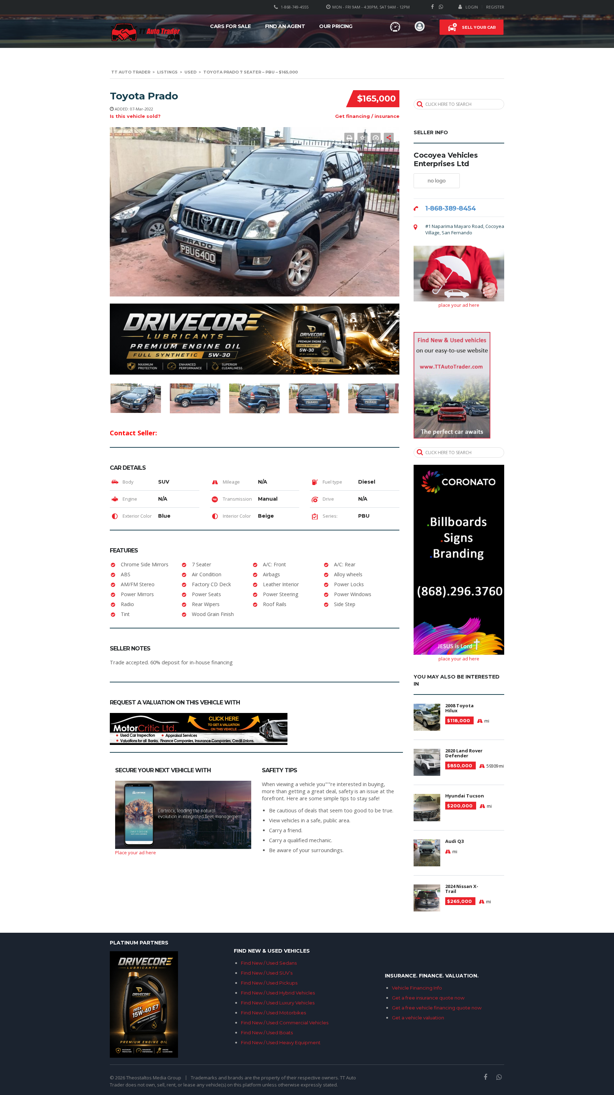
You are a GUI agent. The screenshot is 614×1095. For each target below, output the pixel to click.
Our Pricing (335, 26)
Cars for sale (230, 26)
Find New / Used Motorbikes (273, 1012)
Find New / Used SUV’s (266, 973)
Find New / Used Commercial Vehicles (284, 1022)
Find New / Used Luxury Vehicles (277, 1003)
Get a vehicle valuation (418, 1017)
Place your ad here (135, 852)
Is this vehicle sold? (135, 116)
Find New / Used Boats (267, 1032)
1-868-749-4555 (294, 7)
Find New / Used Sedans (269, 963)
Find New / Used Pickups (269, 983)
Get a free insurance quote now (428, 998)
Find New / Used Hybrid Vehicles (278, 993)
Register (495, 7)
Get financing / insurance (367, 116)
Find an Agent (285, 26)
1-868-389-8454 (450, 208)
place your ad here (458, 305)
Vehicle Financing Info (417, 988)
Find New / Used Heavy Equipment (281, 1042)
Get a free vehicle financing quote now (436, 1007)
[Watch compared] (395, 27)
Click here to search (448, 104)
